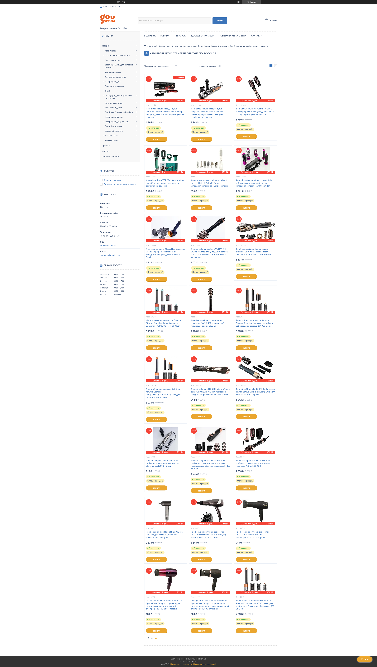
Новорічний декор (113, 108)
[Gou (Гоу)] (119, 18)
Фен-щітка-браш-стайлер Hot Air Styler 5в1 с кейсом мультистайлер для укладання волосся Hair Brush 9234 (254, 183)
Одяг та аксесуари (114, 103)
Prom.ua (202, 659)
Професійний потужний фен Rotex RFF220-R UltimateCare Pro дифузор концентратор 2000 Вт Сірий (208, 535)
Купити (156, 139)
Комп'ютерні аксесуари (116, 77)
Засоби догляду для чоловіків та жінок (119, 66)
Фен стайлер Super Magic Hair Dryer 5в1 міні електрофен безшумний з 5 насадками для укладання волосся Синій (165, 253)
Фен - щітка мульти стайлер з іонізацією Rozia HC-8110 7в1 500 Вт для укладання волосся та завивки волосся (210, 183)
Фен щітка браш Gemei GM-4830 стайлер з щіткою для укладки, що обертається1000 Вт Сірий (162, 463)
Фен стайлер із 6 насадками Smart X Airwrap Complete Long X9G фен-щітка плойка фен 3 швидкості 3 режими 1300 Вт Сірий (255, 604)
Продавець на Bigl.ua (188, 662)
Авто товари (110, 51)
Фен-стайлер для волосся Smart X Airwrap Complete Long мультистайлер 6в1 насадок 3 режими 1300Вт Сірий (254, 323)
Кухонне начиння (113, 72)
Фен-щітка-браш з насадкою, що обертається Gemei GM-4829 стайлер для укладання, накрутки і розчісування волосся (165, 113)
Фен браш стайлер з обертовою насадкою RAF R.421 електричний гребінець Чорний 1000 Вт (207, 323)
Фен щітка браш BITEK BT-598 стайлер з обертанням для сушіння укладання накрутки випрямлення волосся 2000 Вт (210, 392)
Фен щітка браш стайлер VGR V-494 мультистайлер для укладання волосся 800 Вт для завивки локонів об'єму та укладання (210, 253)
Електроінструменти (114, 86)
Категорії (152, 46)
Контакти (256, 36)
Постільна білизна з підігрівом (119, 112)
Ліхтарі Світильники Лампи (117, 55)
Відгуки (105, 151)
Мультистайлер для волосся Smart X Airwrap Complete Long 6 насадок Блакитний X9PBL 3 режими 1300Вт (163, 323)
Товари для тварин (114, 117)
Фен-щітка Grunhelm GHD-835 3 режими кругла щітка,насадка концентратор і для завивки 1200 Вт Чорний (255, 392)
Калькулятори (111, 140)
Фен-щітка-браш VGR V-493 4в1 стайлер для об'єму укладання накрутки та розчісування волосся (165, 183)
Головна (150, 36)
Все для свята (111, 135)
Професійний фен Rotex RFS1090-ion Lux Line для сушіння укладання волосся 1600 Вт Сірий (164, 535)
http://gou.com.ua (108, 245)
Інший (107, 91)
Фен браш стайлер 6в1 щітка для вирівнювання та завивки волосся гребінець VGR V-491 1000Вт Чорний (253, 252)
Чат (367, 659)
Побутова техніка (113, 60)
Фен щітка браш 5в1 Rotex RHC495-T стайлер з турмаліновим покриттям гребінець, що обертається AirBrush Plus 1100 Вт (210, 464)
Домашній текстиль (114, 131)
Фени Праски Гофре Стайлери (212, 46)
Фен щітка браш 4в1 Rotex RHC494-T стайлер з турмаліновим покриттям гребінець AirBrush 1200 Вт (254, 463)
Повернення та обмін (232, 36)
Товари (105, 46)
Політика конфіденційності (204, 664)
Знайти (219, 20)
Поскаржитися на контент (181, 664)
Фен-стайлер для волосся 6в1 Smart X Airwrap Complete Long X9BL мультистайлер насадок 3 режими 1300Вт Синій (164, 393)
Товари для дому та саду (117, 121)
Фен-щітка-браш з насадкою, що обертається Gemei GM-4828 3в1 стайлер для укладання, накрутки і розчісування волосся (207, 113)
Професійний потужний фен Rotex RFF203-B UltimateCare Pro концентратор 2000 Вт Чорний (252, 535)
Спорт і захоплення (114, 126)
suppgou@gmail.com (110, 255)
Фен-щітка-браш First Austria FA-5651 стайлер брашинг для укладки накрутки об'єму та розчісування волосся (255, 111)
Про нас (106, 145)
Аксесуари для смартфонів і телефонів (118, 97)
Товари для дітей (113, 81)
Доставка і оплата (110, 156)
